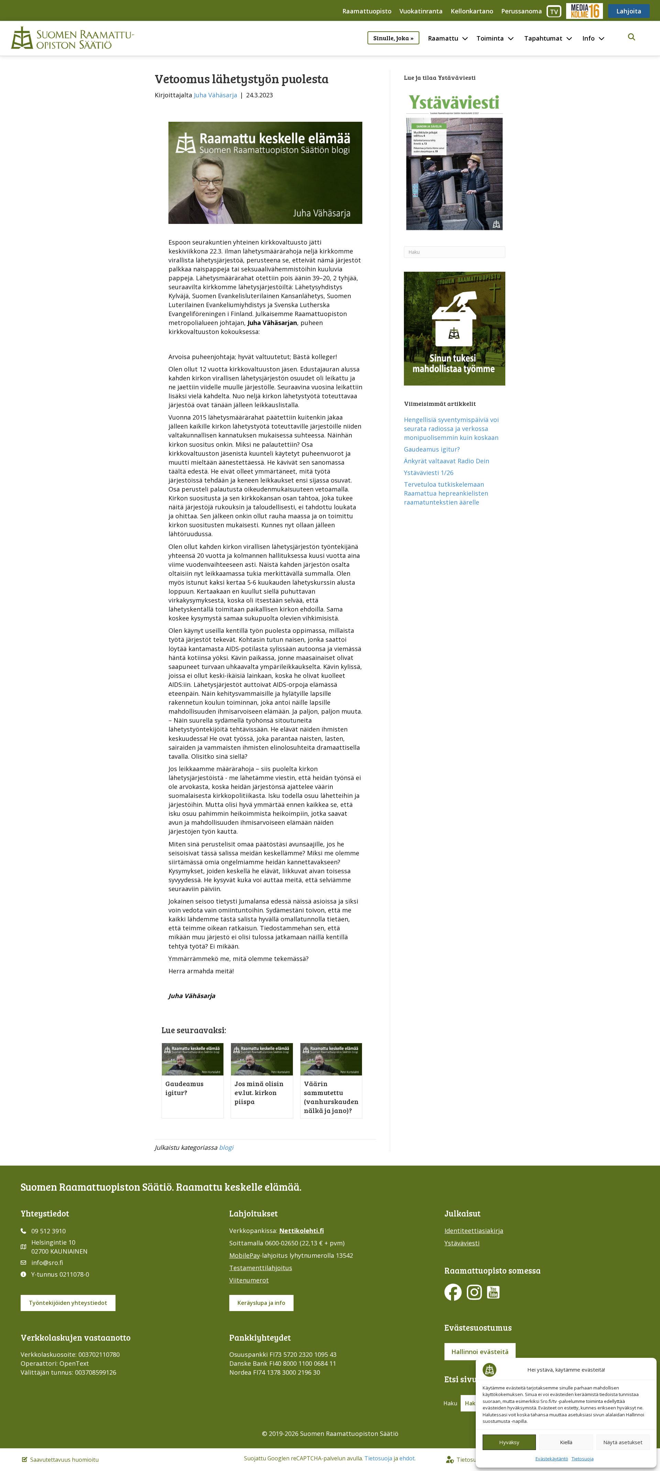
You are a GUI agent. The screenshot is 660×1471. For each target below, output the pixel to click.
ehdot (407, 1458)
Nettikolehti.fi (301, 1230)
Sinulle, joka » (393, 38)
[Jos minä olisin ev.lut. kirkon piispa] (262, 1058)
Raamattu (443, 38)
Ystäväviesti (462, 1243)
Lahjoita (628, 11)
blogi (226, 1147)
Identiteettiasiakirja (473, 1230)
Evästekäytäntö (552, 1459)
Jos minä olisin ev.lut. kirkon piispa (259, 1092)
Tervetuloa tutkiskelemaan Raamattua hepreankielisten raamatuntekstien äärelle (446, 493)
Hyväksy (509, 1442)
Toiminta (490, 38)
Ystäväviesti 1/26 (428, 472)
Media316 (584, 11)
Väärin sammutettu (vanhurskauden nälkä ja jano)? (331, 1097)
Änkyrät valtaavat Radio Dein (446, 461)
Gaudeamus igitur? (184, 1088)
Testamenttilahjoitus (260, 1268)
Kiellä (566, 1442)
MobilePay (244, 1255)
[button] (631, 37)
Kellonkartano (472, 11)
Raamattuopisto (367, 11)
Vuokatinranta (421, 11)
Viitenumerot (249, 1280)
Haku (450, 1403)
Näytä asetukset (622, 1442)
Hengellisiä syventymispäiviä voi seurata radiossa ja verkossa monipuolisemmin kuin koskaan (451, 428)
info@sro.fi (47, 1262)
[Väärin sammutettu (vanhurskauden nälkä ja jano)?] (331, 1058)
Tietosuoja (583, 1459)
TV (554, 12)
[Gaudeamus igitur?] (192, 1058)
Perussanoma (521, 11)
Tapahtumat (543, 38)
